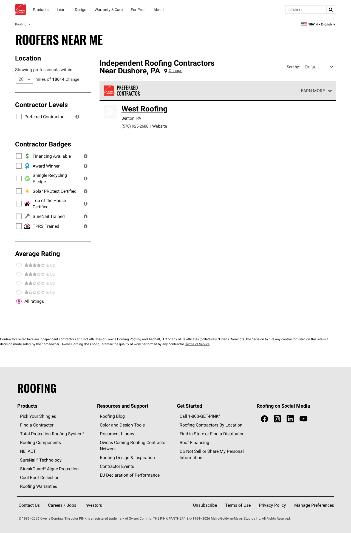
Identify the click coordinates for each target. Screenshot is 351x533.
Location (28, 58)
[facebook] (264, 419)
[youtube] (303, 419)
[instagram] (277, 419)
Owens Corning (20, 9)
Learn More (311, 90)
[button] (77, 116)
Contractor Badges (43, 144)
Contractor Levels (41, 104)
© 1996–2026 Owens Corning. (41, 518)
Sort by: (293, 66)
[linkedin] (290, 419)
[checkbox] (19, 301)
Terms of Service (197, 344)
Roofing (21, 24)
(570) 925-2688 (134, 126)
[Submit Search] (331, 9)
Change (72, 79)
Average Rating (37, 253)
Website (159, 126)
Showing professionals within (43, 69)
